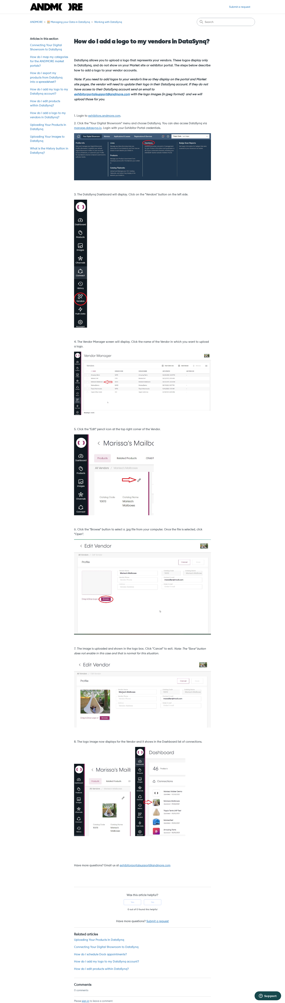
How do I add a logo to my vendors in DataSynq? (48, 115)
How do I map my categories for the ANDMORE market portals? (49, 61)
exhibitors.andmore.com (104, 116)
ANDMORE (36, 22)
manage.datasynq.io (88, 128)
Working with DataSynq (108, 22)
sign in (85, 1001)
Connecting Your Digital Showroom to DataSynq (46, 47)
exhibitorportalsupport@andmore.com (102, 94)
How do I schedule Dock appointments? (100, 954)
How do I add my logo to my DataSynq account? (49, 91)
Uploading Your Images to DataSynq (47, 139)
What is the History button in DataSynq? (49, 151)
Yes (132, 902)
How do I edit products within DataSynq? (45, 103)
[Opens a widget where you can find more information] (267, 996)
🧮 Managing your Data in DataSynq (68, 22)
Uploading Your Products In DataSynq (48, 127)
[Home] (56, 6)
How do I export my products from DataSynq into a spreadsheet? (46, 77)
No (152, 902)
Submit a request (239, 7)
